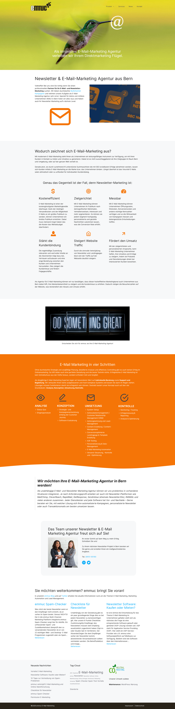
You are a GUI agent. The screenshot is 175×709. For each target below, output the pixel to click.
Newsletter (78, 676)
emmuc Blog (49, 596)
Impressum (129, 706)
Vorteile (101, 681)
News (131, 6)
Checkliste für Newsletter (80, 605)
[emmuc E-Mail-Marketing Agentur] (41, 6)
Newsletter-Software (89, 676)
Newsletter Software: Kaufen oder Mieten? (121, 605)
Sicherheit (72, 681)
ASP (71, 673)
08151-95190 (90, 557)
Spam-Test (92, 681)
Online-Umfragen (83, 678)
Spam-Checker (82, 681)
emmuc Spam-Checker (51, 604)
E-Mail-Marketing (91, 672)
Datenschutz (139, 706)
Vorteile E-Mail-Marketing (41, 671)
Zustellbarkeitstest (75, 683)
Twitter (64, 596)
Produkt (109, 6)
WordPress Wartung (129, 684)
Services (121, 6)
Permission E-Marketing (40, 697)
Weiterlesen (39, 638)
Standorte (74, 689)
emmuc (72, 676)
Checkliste (75, 673)
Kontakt (139, 6)
